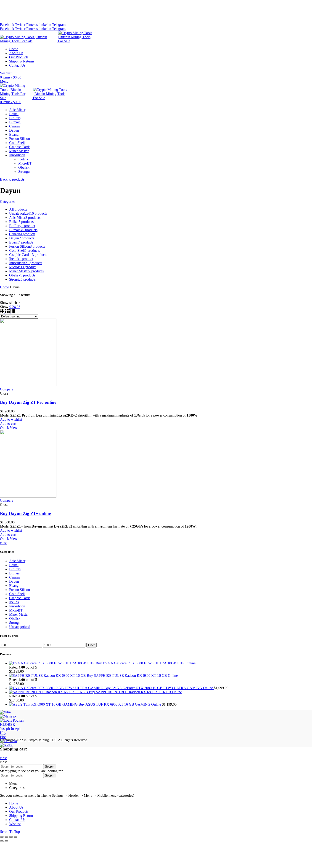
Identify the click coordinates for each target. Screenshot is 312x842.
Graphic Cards (19, 598)
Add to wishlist (11, 419)
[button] (8, 423)
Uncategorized (19, 627)
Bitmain (15, 573)
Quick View (9, 428)
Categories (7, 201)
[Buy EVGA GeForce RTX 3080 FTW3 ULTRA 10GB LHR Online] (52, 663)
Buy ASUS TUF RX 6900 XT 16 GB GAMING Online (120, 704)
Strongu (15, 623)
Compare (6, 389)
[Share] (6, 837)
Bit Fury (15, 569)
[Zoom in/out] (15, 837)
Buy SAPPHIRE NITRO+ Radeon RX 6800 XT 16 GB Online (135, 692)
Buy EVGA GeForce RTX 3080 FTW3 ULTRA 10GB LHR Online (146, 663)
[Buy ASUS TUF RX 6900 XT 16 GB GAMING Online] (44, 704)
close (3, 543)
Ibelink (14, 602)
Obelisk (14, 618)
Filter (91, 645)
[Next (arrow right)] (6, 841)
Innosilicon (17, 606)
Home (4, 287)
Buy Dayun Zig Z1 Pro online (28, 402)
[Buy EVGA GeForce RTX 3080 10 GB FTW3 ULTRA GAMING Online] (56, 688)
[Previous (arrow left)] (2, 841)
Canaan (14, 577)
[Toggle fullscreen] (11, 837)
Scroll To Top (10, 832)
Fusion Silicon (19, 590)
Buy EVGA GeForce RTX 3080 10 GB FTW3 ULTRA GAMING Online (159, 688)
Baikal (14, 565)
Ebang (14, 586)
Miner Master (19, 614)
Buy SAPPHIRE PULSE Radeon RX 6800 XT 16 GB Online (132, 675)
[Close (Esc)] (2, 837)
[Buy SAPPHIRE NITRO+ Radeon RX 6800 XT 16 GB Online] (49, 692)
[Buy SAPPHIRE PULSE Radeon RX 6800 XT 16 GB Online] (48, 675)
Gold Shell (17, 594)
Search (49, 766)
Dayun (14, 581)
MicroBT (16, 610)
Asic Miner (17, 561)
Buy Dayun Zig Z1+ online (25, 513)
